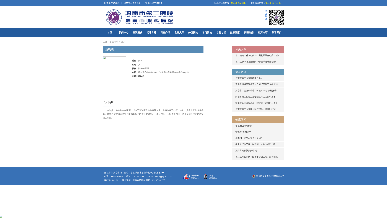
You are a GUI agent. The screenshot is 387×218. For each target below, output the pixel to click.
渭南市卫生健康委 (153, 3)
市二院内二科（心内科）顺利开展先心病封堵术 (257, 55)
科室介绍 (165, 32)
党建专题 (151, 32)
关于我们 (276, 32)
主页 (105, 42)
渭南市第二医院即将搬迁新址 (249, 78)
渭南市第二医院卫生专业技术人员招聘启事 (255, 97)
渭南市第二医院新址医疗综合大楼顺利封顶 (255, 109)
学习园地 (207, 32)
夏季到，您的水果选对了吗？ (249, 138)
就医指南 (249, 32)
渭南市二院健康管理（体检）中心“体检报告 (255, 90)
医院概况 (137, 32)
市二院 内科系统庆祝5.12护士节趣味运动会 (255, 62)
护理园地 (193, 32)
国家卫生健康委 (111, 3)
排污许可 (263, 32)
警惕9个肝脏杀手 (243, 132)
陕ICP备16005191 (111, 180)
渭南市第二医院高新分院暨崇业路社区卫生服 (256, 103)
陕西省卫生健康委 (132, 3)
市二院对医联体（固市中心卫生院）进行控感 (256, 157)
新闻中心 (123, 32)
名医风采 (179, 32)
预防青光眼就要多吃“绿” (246, 150)
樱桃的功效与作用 (243, 126)
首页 (109, 32)
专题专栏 (221, 32)
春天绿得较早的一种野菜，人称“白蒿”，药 (255, 144)
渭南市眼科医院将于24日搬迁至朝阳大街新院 (256, 84)
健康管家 (235, 32)
